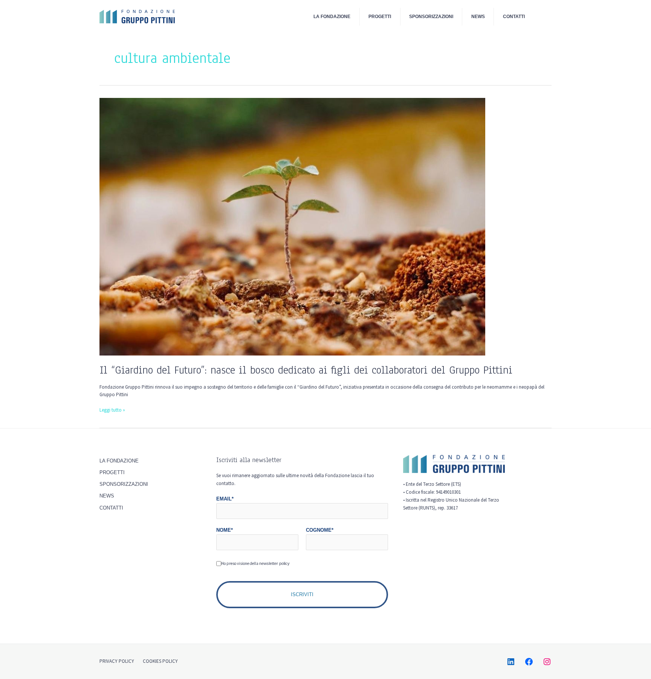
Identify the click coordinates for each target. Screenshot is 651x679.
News (478, 16)
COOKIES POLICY (160, 661)
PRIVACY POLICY (116, 661)
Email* (225, 499)
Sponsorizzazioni (431, 16)
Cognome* (319, 530)
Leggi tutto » (112, 409)
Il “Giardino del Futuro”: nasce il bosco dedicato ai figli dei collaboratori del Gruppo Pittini (305, 370)
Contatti (514, 16)
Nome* (224, 530)
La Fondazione (331, 16)
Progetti (379, 16)
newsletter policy (274, 563)
